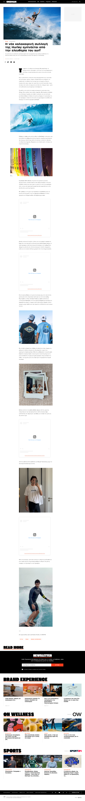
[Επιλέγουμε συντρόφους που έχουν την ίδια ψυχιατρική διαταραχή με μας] (13, 725)
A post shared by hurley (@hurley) (35, 235)
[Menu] (4, 1)
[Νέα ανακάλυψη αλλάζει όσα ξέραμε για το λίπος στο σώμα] (33, 725)
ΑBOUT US (22, 792)
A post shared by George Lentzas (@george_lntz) (34, 553)
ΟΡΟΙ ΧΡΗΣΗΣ (30, 792)
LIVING (46, 733)
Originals (48, 1)
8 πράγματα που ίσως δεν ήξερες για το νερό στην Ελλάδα (71, 700)
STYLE (21, 639)
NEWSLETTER (75, 792)
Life (38, 1)
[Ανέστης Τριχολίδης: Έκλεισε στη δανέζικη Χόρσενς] (52, 761)
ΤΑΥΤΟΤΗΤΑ (15, 792)
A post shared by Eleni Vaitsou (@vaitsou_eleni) (35, 455)
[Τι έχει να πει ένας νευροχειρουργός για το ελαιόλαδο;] (72, 725)
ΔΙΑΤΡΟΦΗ (66, 733)
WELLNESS (27, 733)
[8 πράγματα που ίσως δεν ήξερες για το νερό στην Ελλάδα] (72, 690)
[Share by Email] (14, 62)
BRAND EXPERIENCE (36, 639)
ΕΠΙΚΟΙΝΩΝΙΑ (6, 792)
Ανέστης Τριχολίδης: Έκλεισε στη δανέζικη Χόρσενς (50, 773)
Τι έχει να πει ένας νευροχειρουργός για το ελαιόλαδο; (71, 736)
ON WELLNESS (18, 715)
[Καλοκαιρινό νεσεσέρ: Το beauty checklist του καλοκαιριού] (33, 690)
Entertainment (32, 1)
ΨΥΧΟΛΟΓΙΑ (8, 733)
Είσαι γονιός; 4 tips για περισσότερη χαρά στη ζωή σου (51, 736)
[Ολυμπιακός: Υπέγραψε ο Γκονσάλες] (13, 761)
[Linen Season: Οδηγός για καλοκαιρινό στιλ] (13, 690)
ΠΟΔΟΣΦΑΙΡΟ (8, 769)
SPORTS (12, 751)
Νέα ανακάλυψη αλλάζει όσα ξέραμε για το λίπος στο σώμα (32, 736)
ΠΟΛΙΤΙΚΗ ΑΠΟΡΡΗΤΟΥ (41, 792)
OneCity (42, 1)
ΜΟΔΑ (6, 41)
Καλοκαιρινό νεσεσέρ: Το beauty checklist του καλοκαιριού (32, 700)
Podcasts (54, 1)
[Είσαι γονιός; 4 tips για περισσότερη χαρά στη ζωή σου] (52, 725)
